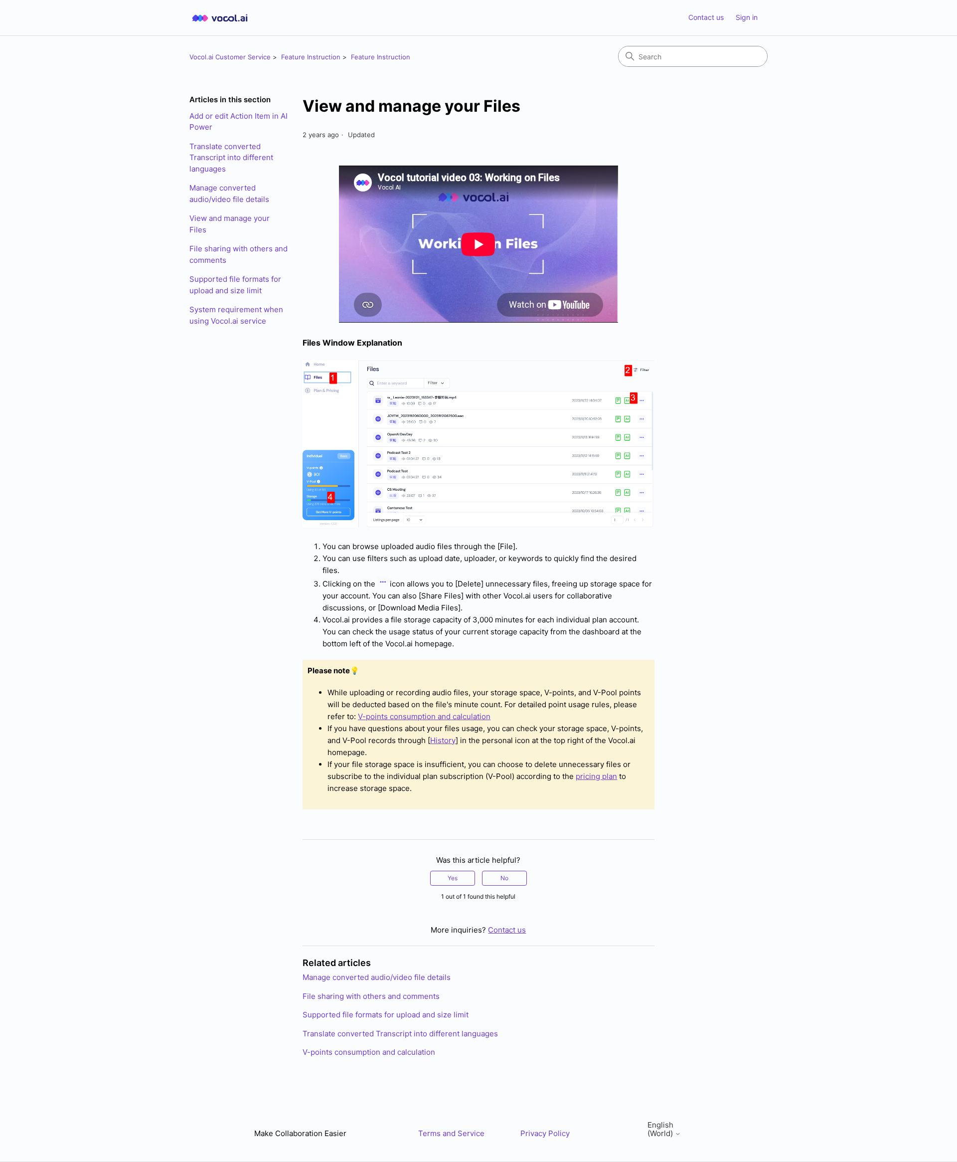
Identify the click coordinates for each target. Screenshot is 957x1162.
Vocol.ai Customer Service (230, 57)
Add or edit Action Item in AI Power (238, 121)
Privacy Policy (545, 1133)
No (504, 878)
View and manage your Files (229, 223)
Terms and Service (451, 1133)
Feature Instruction (310, 57)
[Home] (219, 17)
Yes (453, 878)
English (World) (661, 1129)
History (443, 740)
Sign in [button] (747, 17)
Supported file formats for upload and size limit (235, 284)
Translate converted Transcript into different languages (231, 158)
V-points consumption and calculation (424, 716)
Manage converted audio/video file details (229, 193)
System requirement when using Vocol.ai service (236, 315)
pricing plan (596, 776)
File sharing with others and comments (238, 254)
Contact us (706, 17)
